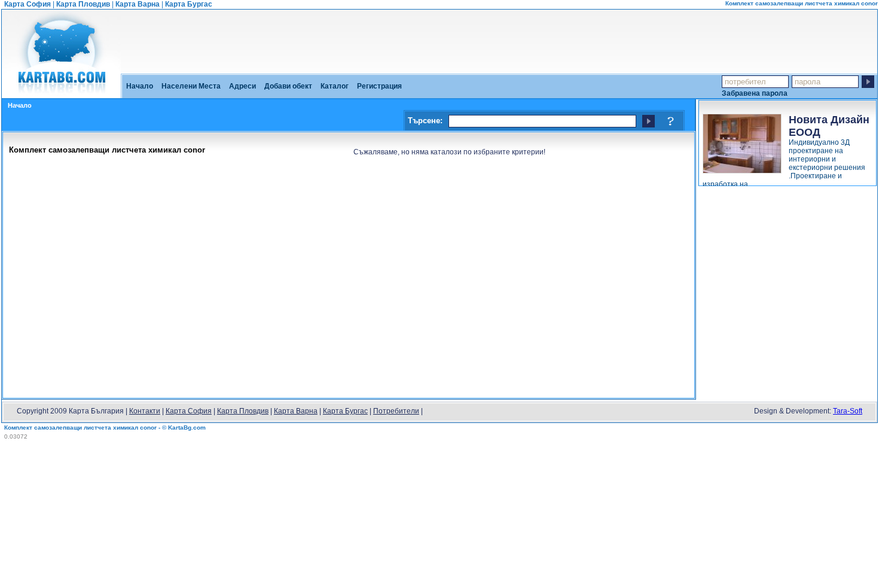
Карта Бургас (188, 4)
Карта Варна (137, 4)
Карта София (27, 4)
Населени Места (191, 86)
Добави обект (288, 86)
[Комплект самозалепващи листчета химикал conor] (61, 94)
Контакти (144, 411)
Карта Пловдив (83, 4)
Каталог (335, 86)
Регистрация (379, 86)
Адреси (242, 86)
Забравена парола (755, 93)
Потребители (396, 411)
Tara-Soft (847, 411)
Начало (139, 86)
